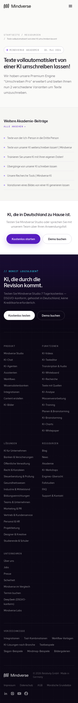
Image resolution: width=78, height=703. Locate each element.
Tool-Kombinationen (35, 638)
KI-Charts (47, 424)
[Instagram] (12, 693)
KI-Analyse (48, 391)
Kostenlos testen (19, 315)
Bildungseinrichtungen (17, 495)
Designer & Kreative (15, 534)
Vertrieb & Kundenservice (18, 515)
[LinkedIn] (6, 693)
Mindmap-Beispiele (38, 651)
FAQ (44, 489)
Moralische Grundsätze (59, 685)
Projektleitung (12, 527)
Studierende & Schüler (16, 540)
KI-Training (48, 404)
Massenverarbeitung (54, 398)
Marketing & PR (13, 508)
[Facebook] (26, 693)
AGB (39, 685)
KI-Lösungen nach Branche (19, 644)
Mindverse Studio (13, 353)
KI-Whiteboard (50, 372)
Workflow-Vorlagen (62, 638)
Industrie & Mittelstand (17, 489)
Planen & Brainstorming (55, 411)
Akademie (48, 463)
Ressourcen (33, 35)
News (45, 457)
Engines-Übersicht (52, 476)
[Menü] (70, 6)
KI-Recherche (50, 379)
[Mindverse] (17, 6)
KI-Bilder (9, 404)
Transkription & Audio (54, 366)
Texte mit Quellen (52, 385)
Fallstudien (48, 482)
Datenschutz (26, 685)
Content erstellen (13, 398)
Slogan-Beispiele (13, 651)
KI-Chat (8, 359)
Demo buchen (57, 239)
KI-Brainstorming (52, 417)
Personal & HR (12, 521)
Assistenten (10, 372)
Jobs (6, 567)
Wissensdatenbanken (16, 385)
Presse (7, 573)
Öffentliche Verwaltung (17, 463)
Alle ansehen (15, 126)
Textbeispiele (47, 644)
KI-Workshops (50, 469)
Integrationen (12, 391)
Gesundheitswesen (14, 482)
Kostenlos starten (23, 239)
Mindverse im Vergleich (17, 586)
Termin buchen (12, 593)
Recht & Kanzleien (14, 469)
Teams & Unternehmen (17, 502)
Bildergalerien (62, 651)
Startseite (12, 35)
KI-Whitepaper (50, 430)
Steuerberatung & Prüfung (19, 476)
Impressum (9, 685)
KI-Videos (47, 353)
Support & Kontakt (52, 495)
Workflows (9, 379)
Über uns (9, 560)
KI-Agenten (10, 366)
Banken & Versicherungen (18, 457)
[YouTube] (19, 693)
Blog (44, 450)
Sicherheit (9, 580)
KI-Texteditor (49, 359)
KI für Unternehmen (15, 450)
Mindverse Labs (13, 610)
